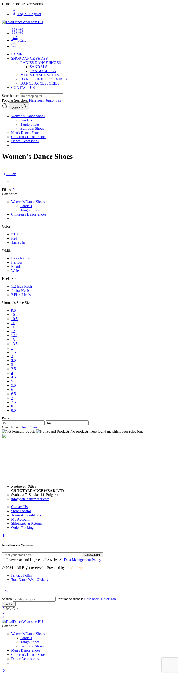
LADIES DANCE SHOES (40, 63)
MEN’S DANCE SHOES (39, 75)
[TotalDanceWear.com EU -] (22, 22)
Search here (11, 96)
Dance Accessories (25, 141)
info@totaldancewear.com (30, 499)
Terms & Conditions (26, 515)
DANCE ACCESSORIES (40, 83)
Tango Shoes (29, 124)
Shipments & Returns (26, 523)
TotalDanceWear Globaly (29, 580)
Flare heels (37, 100)
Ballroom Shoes (32, 128)
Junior (51, 100)
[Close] (13, 190)
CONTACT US (23, 87)
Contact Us (19, 507)
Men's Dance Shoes (25, 133)
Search (16, 108)
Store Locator (21, 511)
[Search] (13, 46)
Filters (11, 174)
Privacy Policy (21, 575)
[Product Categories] (14, 33)
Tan (58, 100)
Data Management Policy (82, 560)
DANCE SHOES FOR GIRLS (43, 79)
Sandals (26, 120)
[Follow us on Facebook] (4, 536)
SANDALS (38, 67)
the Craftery (74, 568)
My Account (20, 519)
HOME (16, 54)
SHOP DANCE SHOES (29, 58)
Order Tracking (22, 528)
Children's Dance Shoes (28, 137)
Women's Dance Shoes (28, 116)
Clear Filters (29, 427)
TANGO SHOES (43, 71)
